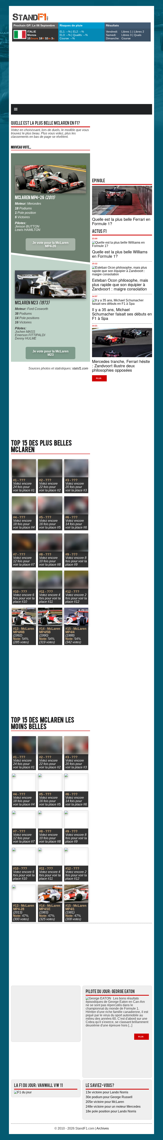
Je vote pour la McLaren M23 (50, 353)
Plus (98, 378)
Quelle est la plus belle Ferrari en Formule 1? (121, 221)
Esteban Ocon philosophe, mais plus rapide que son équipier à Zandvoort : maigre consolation (120, 284)
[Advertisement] (81, 73)
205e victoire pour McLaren (105, 1101)
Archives (102, 1128)
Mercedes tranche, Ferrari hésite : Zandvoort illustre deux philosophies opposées (121, 365)
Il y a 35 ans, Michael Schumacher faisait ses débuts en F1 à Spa (122, 314)
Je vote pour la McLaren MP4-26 (50, 244)
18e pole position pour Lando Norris (111, 1111)
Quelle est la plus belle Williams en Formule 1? (119, 254)
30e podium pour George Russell (109, 1097)
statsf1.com (80, 368)
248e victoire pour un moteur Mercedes (113, 1106)
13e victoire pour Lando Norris (107, 1092)
